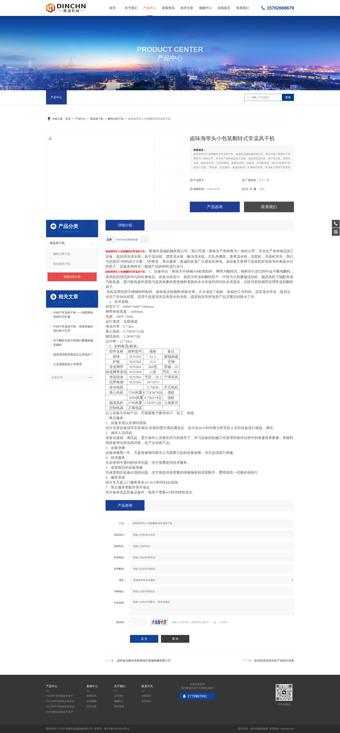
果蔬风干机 (96, 118)
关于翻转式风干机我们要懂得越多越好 (73, 342)
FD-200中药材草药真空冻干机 (60, 707)
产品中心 (149, 8)
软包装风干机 (61, 263)
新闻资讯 (168, 8)
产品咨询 (215, 207)
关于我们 (131, 8)
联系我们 (242, 8)
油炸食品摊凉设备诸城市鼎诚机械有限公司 (144, 660)
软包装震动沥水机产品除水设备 (274, 660)
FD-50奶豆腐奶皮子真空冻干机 (59, 712)
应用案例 (92, 701)
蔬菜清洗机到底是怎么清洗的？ (73, 354)
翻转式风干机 (116, 118)
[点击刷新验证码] (159, 622)
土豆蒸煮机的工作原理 (67, 364)
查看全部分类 (72, 276)
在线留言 (224, 8)
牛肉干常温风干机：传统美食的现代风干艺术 (73, 328)
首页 (112, 8)
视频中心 (205, 8)
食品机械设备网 (259, 728)
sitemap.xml (287, 728)
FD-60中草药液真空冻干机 (59, 696)
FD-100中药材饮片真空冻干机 (60, 702)
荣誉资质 (119, 706)
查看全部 (57, 377)
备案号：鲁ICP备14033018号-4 (111, 728)
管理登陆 (274, 728)
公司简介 (119, 695)
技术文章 (186, 8)
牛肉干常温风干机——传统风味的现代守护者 (73, 314)
